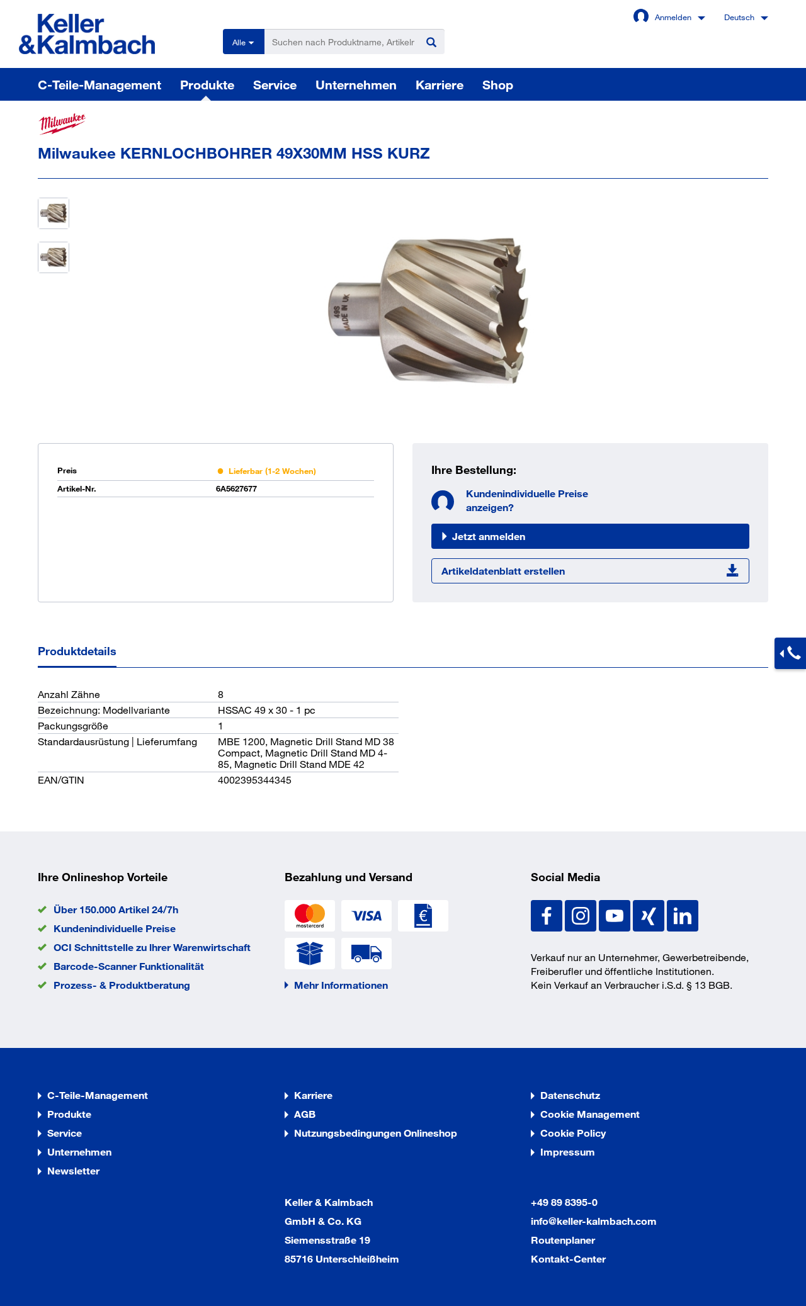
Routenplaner (563, 1240)
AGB (304, 1114)
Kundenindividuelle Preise (115, 928)
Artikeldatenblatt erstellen (503, 571)
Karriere (439, 84)
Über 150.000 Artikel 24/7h (116, 909)
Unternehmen (356, 84)
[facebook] (548, 914)
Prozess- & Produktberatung (122, 985)
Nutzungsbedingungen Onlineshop (375, 1133)
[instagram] (582, 914)
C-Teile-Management (99, 84)
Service (275, 84)
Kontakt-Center (568, 1258)
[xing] (650, 914)
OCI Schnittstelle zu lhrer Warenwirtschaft (152, 947)
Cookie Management (590, 1114)
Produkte (207, 84)
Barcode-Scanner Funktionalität (129, 966)
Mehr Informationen (341, 985)
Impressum (567, 1151)
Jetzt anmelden (488, 536)
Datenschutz (570, 1095)
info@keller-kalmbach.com (594, 1221)
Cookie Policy (573, 1133)
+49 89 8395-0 (564, 1202)
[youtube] (616, 914)
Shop (497, 84)
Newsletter (73, 1170)
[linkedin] (682, 914)
